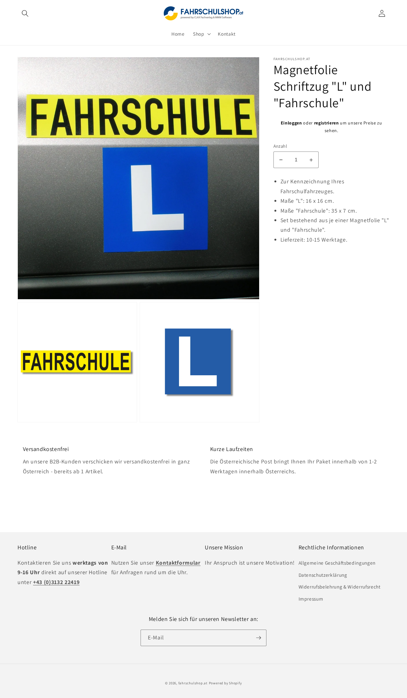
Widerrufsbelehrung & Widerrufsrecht (340, 586)
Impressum (311, 599)
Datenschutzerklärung (323, 575)
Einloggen (291, 123)
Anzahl (280, 146)
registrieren (326, 123)
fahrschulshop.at (193, 683)
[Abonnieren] (258, 638)
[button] (25, 13)
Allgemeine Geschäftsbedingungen (337, 563)
